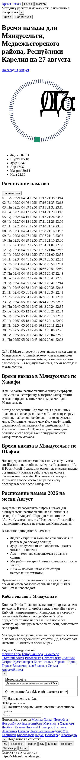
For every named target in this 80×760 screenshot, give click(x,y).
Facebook (17, 743)
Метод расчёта (15, 679)
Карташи (60, 662)
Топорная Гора (32, 654)
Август (24, 70)
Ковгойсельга (44, 662)
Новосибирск (11, 723)
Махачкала (51, 723)
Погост (47, 658)
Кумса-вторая (23, 662)
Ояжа (57, 658)
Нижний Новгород (39, 727)
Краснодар (69, 735)
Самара (23, 731)
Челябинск (9, 731)
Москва (37, 719)
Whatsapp (9, 748)
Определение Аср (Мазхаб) (25, 691)
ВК (5, 743)
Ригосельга (33, 658)
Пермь (39, 735)
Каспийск (9, 735)
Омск (34, 731)
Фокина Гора (11, 654)
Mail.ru (52, 743)
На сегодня (10, 70)
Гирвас (7, 665)
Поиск (28, 4)
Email (23, 748)
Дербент (8, 727)
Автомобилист (12, 669)
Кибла (7, 16)
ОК (42, 743)
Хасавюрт (67, 723)
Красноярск (25, 735)
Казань (20, 727)
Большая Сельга (46, 665)
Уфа (65, 731)
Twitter (32, 743)
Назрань (60, 727)
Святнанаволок (13, 658)
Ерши (72, 662)
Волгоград (52, 735)
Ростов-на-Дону (50, 731)
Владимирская (23, 665)
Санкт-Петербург (56, 719)
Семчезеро (51, 654)
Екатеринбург (32, 723)
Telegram (66, 743)
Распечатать (11, 193)
